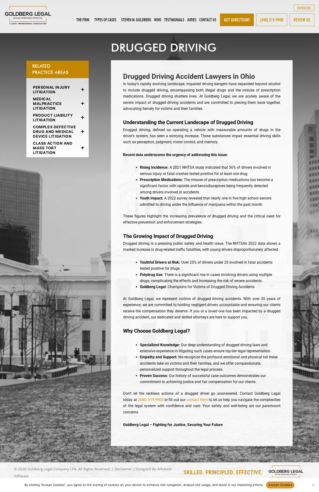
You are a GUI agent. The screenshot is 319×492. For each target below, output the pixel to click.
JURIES (191, 19)
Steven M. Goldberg (136, 19)
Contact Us (207, 19)
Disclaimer (123, 469)
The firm (82, 19)
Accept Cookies (280, 485)
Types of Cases (105, 19)
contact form (197, 400)
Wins (157, 19)
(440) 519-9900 (150, 400)
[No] (313, 485)
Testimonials (174, 19)
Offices (304, 8)
